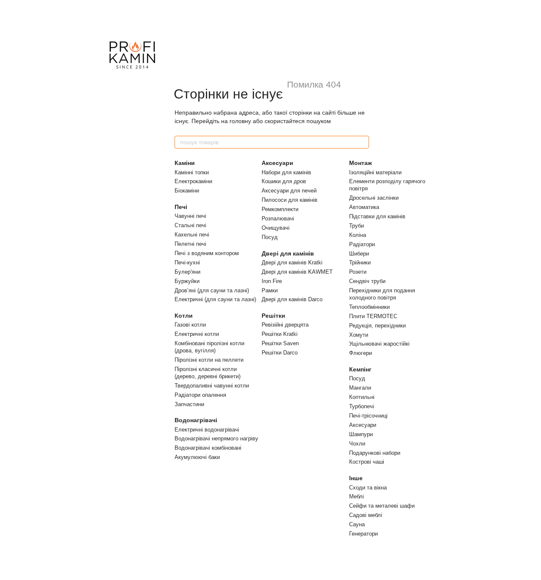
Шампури (361, 434)
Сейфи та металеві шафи (382, 506)
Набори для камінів (286, 172)
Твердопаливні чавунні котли (212, 385)
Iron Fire (272, 281)
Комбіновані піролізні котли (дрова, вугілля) (209, 347)
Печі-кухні (187, 262)
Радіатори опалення (200, 395)
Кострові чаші (366, 462)
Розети (357, 272)
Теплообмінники (369, 307)
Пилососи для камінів (289, 200)
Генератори (363, 534)
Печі (181, 206)
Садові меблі (365, 515)
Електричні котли (197, 334)
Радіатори (362, 244)
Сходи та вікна (368, 487)
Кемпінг (360, 369)
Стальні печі (190, 225)
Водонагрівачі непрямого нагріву (216, 438)
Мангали (360, 388)
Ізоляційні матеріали (375, 172)
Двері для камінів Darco (292, 299)
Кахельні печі (192, 234)
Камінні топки (192, 172)
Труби (356, 226)
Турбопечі (361, 406)
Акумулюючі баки (197, 457)
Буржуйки (187, 281)
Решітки (273, 315)
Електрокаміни (193, 181)
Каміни (185, 162)
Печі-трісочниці (368, 415)
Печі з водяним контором (207, 253)
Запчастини (189, 404)
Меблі (356, 496)
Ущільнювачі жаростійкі (379, 344)
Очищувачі (276, 228)
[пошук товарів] (362, 142)
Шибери (359, 253)
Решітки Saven (280, 343)
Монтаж (360, 162)
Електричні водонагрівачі (207, 429)
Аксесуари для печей (289, 190)
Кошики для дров (284, 181)
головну (240, 121)
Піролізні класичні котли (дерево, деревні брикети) (207, 372)
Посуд (270, 237)
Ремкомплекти (280, 209)
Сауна (357, 524)
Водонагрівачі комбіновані (208, 448)
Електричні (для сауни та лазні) (215, 299)
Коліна (357, 235)
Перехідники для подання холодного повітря (382, 294)
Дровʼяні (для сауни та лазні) (212, 290)
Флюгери (360, 353)
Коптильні (361, 397)
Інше (356, 478)
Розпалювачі (278, 218)
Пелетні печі (190, 244)
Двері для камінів (288, 253)
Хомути (358, 335)
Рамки (270, 290)
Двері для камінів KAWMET (297, 272)
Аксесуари (277, 162)
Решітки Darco (280, 352)
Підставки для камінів (377, 216)
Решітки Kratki (280, 334)
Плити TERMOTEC (373, 316)
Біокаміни (187, 190)
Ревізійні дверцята (285, 325)
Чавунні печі (190, 216)
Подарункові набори (374, 453)
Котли (184, 315)
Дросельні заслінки (374, 198)
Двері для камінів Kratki (292, 262)
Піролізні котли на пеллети (209, 360)
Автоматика (364, 207)
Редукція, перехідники (377, 325)
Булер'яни (187, 272)
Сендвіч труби (367, 281)
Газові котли (190, 325)
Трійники (360, 262)
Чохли (357, 443)
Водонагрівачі (196, 420)
